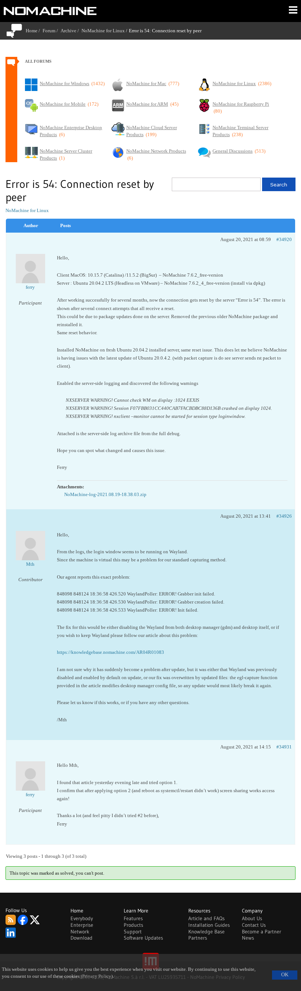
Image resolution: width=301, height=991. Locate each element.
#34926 (284, 516)
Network (79, 931)
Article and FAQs (206, 918)
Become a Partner (261, 931)
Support (133, 931)
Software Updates (143, 937)
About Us (252, 918)
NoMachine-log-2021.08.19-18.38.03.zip (105, 494)
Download (81, 937)
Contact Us (254, 925)
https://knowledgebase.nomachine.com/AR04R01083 (110, 652)
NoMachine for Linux (103, 30)
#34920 (284, 239)
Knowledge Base (206, 931)
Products (133, 925)
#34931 (284, 747)
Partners (197, 937)
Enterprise (81, 925)
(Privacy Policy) (97, 976)
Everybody (81, 918)
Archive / (71, 30)
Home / (34, 30)
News (248, 937)
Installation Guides (209, 925)
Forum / (52, 30)
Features (133, 918)
